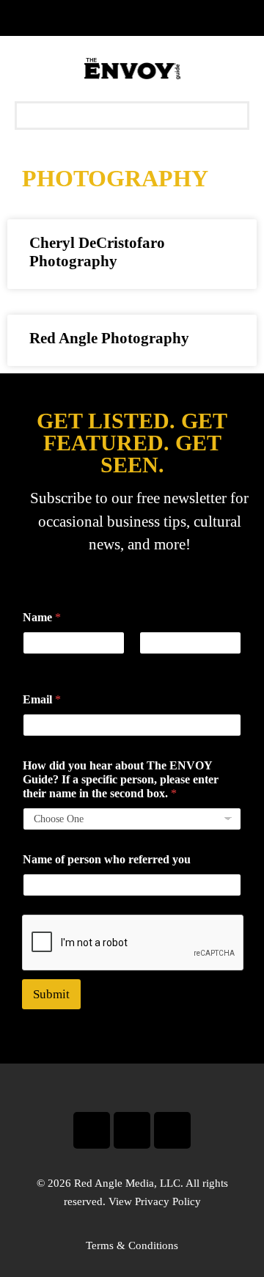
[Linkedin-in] (172, 1130)
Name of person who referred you (107, 859)
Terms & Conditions (132, 1245)
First (32, 664)
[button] (132, 115)
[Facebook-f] (91, 1130)
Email (42, 699)
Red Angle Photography (109, 338)
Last (148, 664)
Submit (51, 994)
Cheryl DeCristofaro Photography (97, 252)
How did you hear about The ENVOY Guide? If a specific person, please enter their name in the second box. (121, 779)
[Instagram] (132, 1130)
